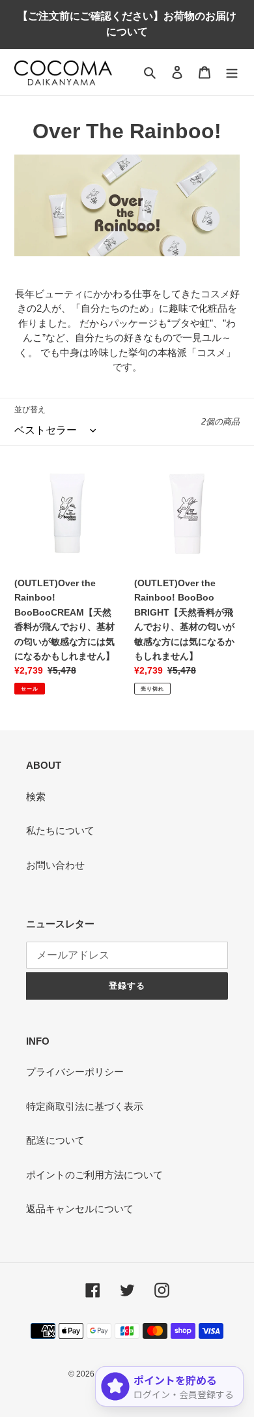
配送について (55, 1140)
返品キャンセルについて (80, 1208)
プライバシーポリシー (75, 1071)
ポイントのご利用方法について (94, 1174)
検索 (36, 796)
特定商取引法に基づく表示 (84, 1106)
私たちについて (60, 830)
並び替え (30, 409)
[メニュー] (232, 72)
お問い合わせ (55, 865)
